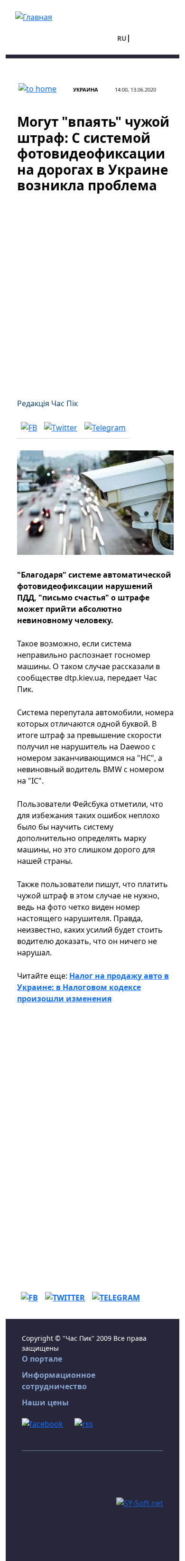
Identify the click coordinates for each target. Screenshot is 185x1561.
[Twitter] (60, 427)
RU (122, 38)
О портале (42, 1359)
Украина (85, 89)
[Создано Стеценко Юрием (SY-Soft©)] (139, 1502)
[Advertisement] (92, 290)
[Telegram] (105, 427)
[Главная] (33, 16)
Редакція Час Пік (47, 403)
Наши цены (45, 1402)
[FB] (29, 427)
